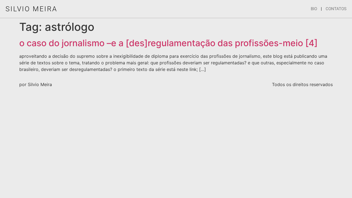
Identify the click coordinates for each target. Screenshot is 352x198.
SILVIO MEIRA (31, 9)
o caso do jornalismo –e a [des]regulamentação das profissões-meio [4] (168, 43)
